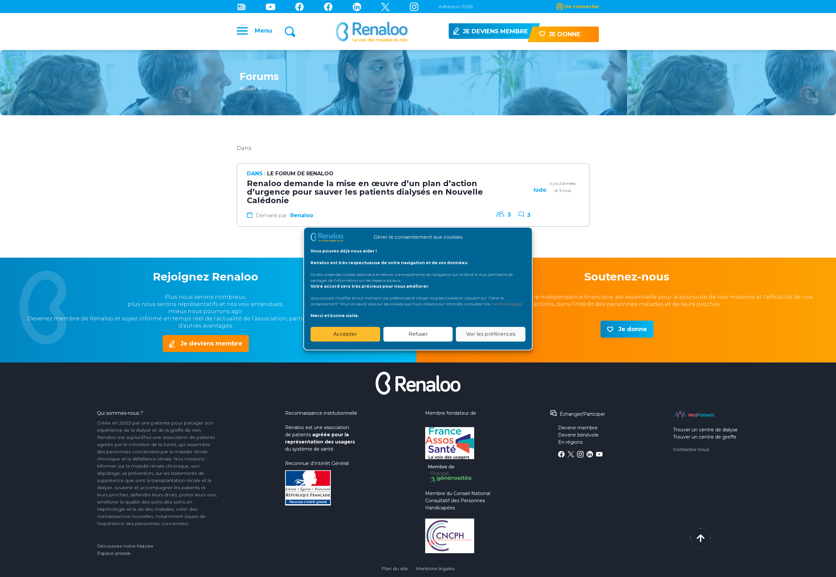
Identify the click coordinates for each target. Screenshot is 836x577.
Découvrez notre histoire (125, 546)
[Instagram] (414, 6)
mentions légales (506, 303)
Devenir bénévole (578, 435)
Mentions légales (435, 568)
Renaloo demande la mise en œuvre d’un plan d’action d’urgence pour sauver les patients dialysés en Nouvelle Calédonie (365, 192)
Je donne (632, 329)
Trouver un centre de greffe (704, 437)
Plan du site (394, 568)
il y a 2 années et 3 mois (562, 187)
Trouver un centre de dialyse (705, 430)
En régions (570, 442)
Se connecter (582, 6)
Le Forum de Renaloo (300, 173)
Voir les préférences (490, 334)
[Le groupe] (328, 6)
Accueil (248, 88)
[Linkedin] (357, 6)
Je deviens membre (211, 343)
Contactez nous (691, 449)
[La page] (299, 6)
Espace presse (114, 553)
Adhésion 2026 (456, 6)
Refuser (418, 334)
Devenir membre (578, 428)
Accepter (345, 334)
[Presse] (241, 6)
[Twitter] (385, 6)
